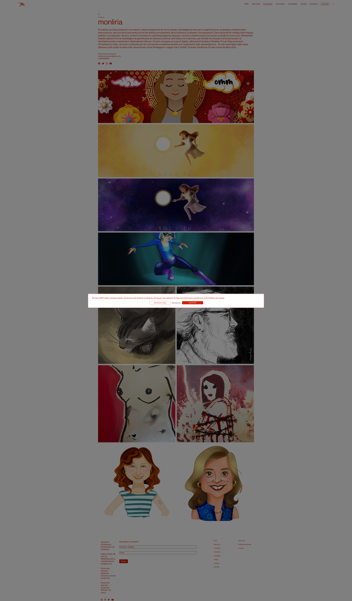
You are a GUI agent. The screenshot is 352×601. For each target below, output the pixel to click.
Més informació (176, 302)
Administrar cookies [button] (160, 303)
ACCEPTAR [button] (192, 303)
